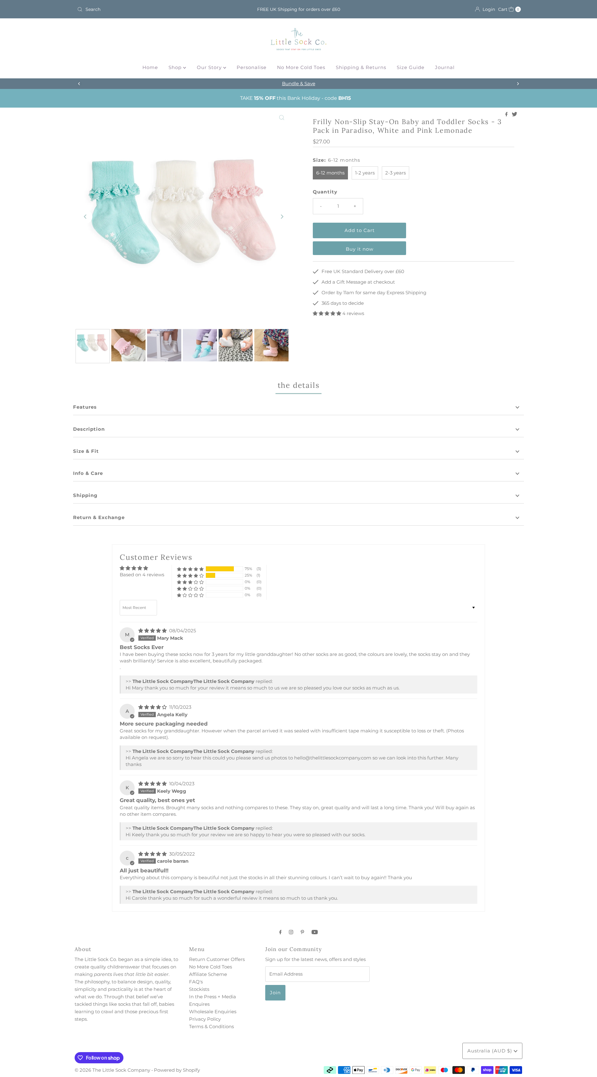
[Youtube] (315, 932)
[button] (327, 313)
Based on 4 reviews (142, 575)
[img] (153, 631)
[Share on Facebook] (507, 115)
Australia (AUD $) (490, 1051)
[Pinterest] (302, 932)
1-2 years (365, 173)
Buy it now (359, 249)
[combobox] (147, 9)
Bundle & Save (298, 83)
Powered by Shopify (177, 1070)
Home (150, 67)
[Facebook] (280, 932)
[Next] (517, 83)
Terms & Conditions (211, 1026)
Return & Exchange (99, 517)
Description (89, 429)
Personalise (251, 67)
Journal (445, 67)
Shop (176, 67)
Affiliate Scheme (208, 974)
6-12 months (330, 173)
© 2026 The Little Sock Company (112, 1070)
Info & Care (88, 473)
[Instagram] (291, 932)
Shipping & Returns (361, 67)
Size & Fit (86, 451)
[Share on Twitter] (514, 115)
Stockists (199, 989)
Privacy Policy (205, 1019)
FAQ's (196, 982)
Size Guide (410, 67)
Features (85, 407)
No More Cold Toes (301, 67)
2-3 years (395, 173)
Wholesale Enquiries (212, 1011)
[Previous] (79, 83)
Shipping (85, 495)
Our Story (210, 67)
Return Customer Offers (217, 959)
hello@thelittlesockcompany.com (332, 758)
